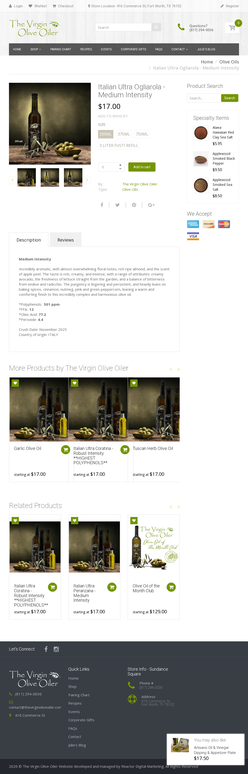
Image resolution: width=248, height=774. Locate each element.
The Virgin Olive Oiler (139, 184)
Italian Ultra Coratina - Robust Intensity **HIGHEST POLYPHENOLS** (93, 455)
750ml (142, 134)
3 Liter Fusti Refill (119, 145)
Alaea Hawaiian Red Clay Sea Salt (223, 132)
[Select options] (65, 449)
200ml (106, 134)
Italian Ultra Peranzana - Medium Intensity (84, 593)
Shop (72, 686)
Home (207, 62)
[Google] (151, 205)
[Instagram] (56, 649)
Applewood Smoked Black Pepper (224, 158)
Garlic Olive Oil (27, 448)
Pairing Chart (79, 694)
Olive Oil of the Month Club (146, 588)
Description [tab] (28, 240)
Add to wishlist (113, 116)
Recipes (75, 703)
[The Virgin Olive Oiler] (35, 26)
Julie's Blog (77, 745)
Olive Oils (229, 62)
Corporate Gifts (81, 719)
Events (74, 711)
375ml (124, 134)
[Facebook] (101, 205)
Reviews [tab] (65, 240)
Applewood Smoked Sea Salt (222, 184)
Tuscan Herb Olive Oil (153, 448)
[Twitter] (117, 205)
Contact (74, 736)
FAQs (72, 728)
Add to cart (141, 167)
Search (229, 98)
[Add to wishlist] (15, 383)
